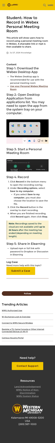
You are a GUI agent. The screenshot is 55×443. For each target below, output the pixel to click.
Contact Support (27, 365)
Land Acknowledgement (27, 386)
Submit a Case (20, 270)
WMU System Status (27, 396)
